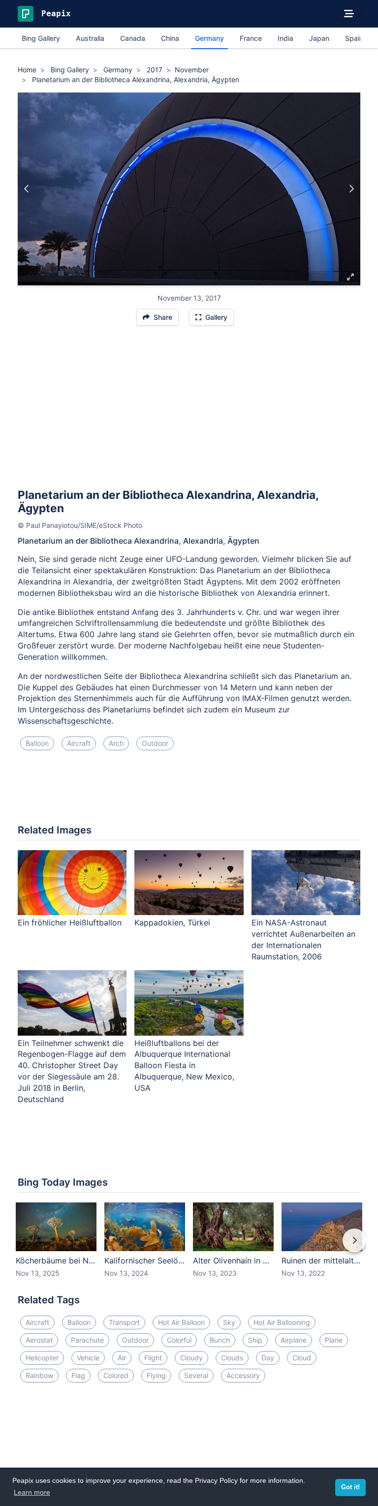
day (267, 1357)
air (122, 1357)
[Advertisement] (189, 411)
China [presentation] (170, 38)
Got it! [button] (350, 1487)
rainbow (39, 1375)
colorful (179, 1340)
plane (334, 1340)
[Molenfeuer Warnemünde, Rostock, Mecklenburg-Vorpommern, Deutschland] (351, 189)
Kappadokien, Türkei (172, 922)
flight (153, 1357)
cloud (301, 1357)
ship (255, 1340)
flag (78, 1375)
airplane (294, 1340)
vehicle (88, 1357)
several (196, 1375)
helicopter (42, 1357)
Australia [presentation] (90, 38)
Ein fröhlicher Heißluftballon (70, 922)
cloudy (191, 1357)
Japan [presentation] (319, 38)
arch (116, 743)
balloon (37, 743)
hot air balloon (181, 1322)
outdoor (155, 743)
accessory (243, 1375)
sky (229, 1322)
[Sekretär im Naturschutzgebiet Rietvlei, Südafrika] (27, 189)
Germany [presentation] (209, 38)
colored (115, 1375)
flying (156, 1375)
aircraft (79, 743)
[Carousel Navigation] (189, 1247)
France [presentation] (251, 38)
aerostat (39, 1340)
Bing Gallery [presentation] (41, 38)
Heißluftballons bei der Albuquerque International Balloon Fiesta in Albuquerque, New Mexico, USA (184, 1065)
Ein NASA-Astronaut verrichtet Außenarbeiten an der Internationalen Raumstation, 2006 (303, 939)
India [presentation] (285, 38)
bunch (220, 1340)
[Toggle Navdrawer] (349, 13)
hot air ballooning (281, 1322)
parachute (87, 1340)
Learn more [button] (32, 1492)
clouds (232, 1357)
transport (124, 1322)
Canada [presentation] (132, 38)
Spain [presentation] (354, 38)
